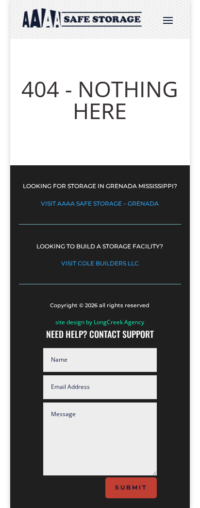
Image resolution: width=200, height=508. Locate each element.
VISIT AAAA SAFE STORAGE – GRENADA (100, 203)
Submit (131, 487)
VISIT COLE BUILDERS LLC (100, 263)
